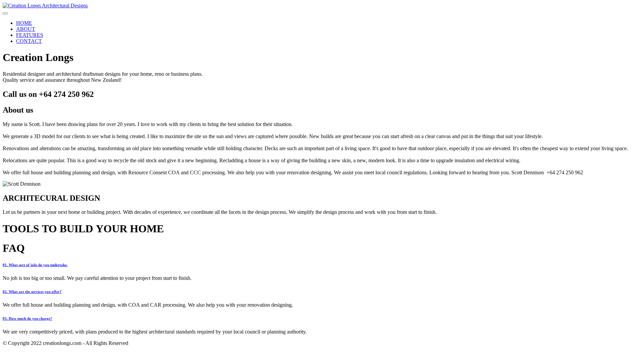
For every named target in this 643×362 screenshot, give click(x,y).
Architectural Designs (65, 5)
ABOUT (25, 29)
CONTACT (29, 41)
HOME (24, 23)
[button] (321, 265)
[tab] (321, 265)
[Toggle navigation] (5, 13)
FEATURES (29, 35)
